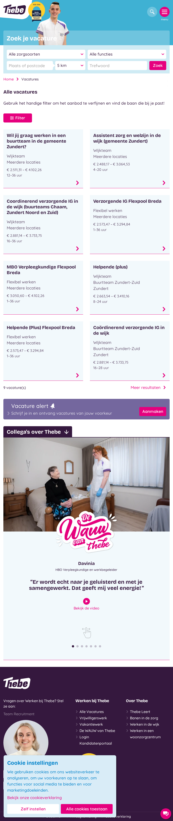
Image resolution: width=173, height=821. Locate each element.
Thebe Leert (140, 711)
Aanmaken (152, 411)
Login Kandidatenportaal (96, 740)
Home (8, 79)
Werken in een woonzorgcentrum (145, 733)
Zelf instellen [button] (33, 809)
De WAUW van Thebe (97, 730)
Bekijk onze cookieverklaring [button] (34, 797)
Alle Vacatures (92, 711)
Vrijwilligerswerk (93, 718)
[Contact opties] (165, 813)
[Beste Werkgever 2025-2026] (36, 12)
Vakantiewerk (91, 724)
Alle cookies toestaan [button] (86, 809)
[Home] (14, 9)
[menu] (164, 12)
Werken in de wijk (144, 724)
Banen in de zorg (144, 718)
